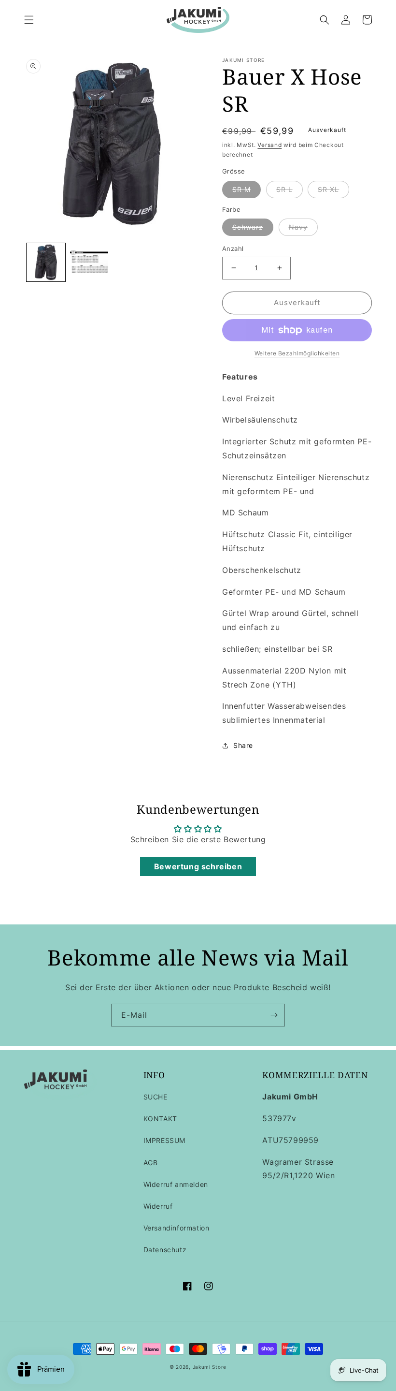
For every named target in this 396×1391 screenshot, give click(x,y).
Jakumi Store (209, 1367)
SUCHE (155, 1097)
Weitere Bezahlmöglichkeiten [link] (297, 353)
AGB (150, 1162)
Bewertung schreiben (198, 866)
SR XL (328, 189)
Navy (298, 227)
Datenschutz (165, 1249)
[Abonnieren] (273, 1015)
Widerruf (158, 1206)
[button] (29, 19)
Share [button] (243, 745)
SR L (284, 189)
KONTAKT (160, 1118)
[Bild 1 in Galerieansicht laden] (46, 262)
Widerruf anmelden (175, 1184)
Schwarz (247, 227)
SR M (241, 189)
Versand (269, 144)
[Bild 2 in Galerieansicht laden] (89, 262)
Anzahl (232, 248)
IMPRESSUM (164, 1140)
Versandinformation (176, 1228)
